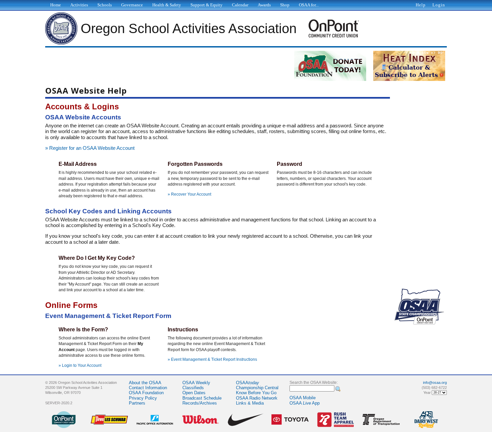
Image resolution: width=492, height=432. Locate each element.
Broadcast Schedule (202, 398)
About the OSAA (145, 382)
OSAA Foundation (146, 392)
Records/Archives (199, 403)
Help (421, 4)
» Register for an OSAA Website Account (90, 148)
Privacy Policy (143, 398)
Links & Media (250, 403)
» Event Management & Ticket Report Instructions (212, 359)
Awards (264, 4)
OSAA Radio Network (256, 398)
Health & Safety (166, 4)
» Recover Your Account (189, 194)
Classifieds (193, 387)
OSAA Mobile (303, 397)
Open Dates (194, 392)
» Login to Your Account (80, 365)
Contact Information (148, 387)
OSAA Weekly (196, 382)
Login (438, 4)
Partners (137, 403)
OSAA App (305, 403)
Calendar (240, 4)
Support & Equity (206, 4)
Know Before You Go (256, 392)
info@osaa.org (435, 383)
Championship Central (257, 387)
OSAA (247, 382)
